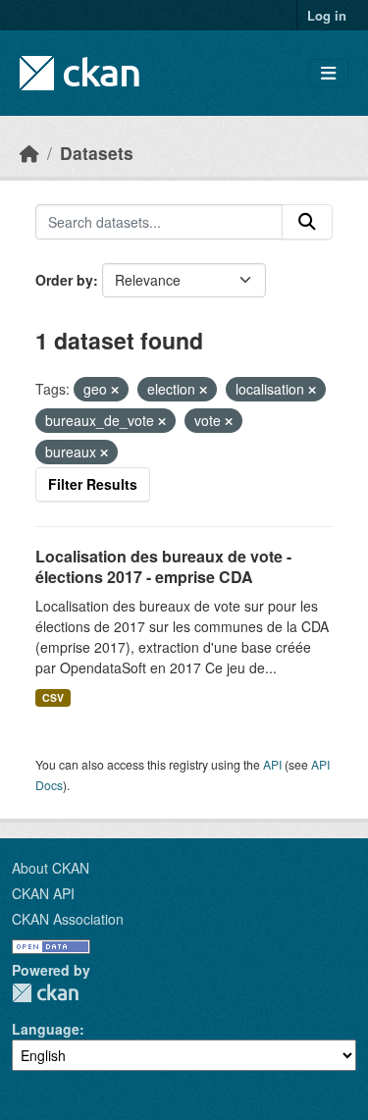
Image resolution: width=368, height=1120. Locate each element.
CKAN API (43, 893)
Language (45, 1029)
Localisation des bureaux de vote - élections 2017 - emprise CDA (163, 566)
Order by (64, 280)
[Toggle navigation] (328, 73)
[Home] (29, 152)
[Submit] (307, 222)
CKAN (45, 993)
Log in (326, 15)
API (272, 764)
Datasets (96, 152)
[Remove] (115, 390)
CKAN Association (68, 919)
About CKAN (50, 868)
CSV (53, 697)
